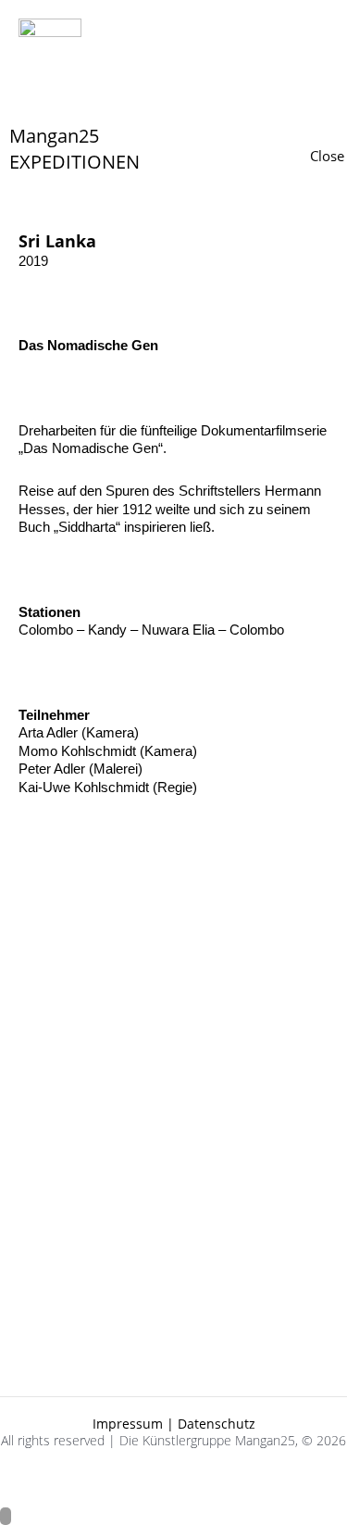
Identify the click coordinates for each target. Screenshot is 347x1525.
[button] (87, 95)
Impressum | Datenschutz (174, 1423)
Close (327, 156)
